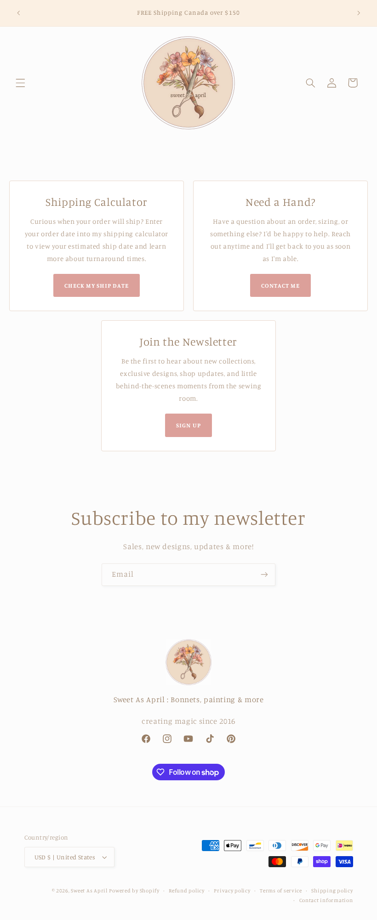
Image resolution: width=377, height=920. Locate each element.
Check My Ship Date (96, 285)
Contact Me (280, 285)
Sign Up (188, 425)
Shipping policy (332, 890)
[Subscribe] (264, 574)
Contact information (326, 900)
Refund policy (187, 890)
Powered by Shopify (134, 890)
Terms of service (281, 890)
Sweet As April (89, 890)
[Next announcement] (358, 13)
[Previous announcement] (18, 13)
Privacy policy (232, 890)
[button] (20, 82)
